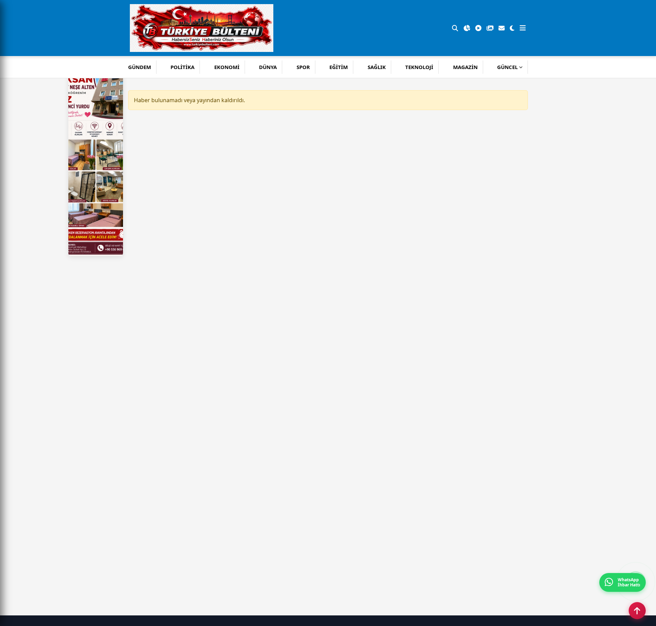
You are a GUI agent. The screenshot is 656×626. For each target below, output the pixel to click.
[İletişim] (501, 28)
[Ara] (455, 28)
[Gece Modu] (512, 28)
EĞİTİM (338, 67)
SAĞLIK (377, 67)
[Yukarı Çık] (637, 610)
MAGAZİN (465, 67)
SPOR (303, 67)
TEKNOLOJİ (419, 67)
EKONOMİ (227, 67)
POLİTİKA (182, 67)
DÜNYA (268, 67)
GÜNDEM (139, 67)
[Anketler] (466, 28)
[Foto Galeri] (489, 28)
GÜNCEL (507, 67)
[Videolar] (478, 28)
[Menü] (523, 28)
